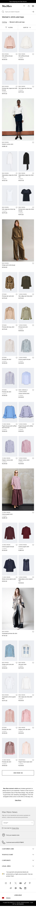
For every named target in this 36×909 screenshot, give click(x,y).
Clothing (4, 22)
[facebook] (11, 883)
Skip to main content (7, 1)
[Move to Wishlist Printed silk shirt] (33, 325)
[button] (9, 27)
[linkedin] (25, 888)
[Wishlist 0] (24, 6)
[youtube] (20, 883)
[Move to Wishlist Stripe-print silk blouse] (33, 263)
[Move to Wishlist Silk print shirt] (33, 663)
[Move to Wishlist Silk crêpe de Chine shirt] (33, 294)
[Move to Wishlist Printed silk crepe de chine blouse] (17, 87)
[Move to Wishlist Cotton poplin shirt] (33, 512)
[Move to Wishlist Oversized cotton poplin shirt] (17, 695)
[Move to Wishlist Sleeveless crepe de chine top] (17, 173)
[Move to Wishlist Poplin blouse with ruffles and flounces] (17, 424)
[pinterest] (30, 883)
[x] (16, 883)
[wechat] (20, 888)
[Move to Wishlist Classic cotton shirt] (17, 458)
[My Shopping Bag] (29, 6)
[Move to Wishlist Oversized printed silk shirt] (33, 632)
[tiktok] (25, 883)
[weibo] (11, 888)
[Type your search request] (33, 12)
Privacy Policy (15, 828)
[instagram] (6, 883)
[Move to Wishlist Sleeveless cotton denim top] (33, 577)
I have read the (11, 828)
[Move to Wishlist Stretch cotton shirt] (33, 142)
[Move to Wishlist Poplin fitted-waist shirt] (33, 760)
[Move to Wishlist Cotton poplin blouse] (33, 358)
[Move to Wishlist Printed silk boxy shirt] (17, 325)
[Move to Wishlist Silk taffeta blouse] (17, 54)
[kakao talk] (16, 888)
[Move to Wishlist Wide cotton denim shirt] (17, 577)
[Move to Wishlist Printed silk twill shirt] (17, 294)
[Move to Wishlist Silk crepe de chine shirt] (33, 695)
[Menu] (33, 6)
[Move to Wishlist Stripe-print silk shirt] (17, 663)
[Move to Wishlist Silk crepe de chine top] (33, 87)
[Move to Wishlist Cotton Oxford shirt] (33, 390)
